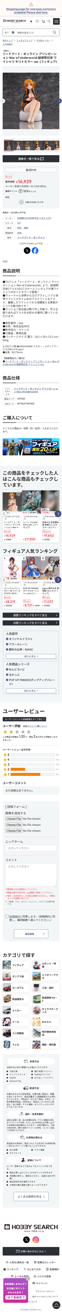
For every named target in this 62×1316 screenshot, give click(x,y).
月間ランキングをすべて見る (30, 623)
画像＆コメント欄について (35, 725)
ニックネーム (14, 841)
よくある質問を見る (29, 1196)
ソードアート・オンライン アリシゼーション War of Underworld (36, 390)
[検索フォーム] (49, 21)
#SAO (5, 261)
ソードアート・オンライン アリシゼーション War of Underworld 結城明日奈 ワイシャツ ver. (31, 363)
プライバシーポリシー (45, 1291)
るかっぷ (14, 675)
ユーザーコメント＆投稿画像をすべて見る (23, 719)
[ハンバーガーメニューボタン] (56, 21)
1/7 (19, 222)
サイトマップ (31, 1301)
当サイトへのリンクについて (45, 1296)
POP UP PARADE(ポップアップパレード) (32, 682)
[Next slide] (59, 101)
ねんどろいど (17, 669)
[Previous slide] (2, 101)
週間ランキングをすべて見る (30, 615)
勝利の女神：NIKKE (21, 649)
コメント (11, 860)
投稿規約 (14, 916)
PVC (19, 227)
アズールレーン (18, 644)
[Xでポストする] (27, 250)
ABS (26, 227)
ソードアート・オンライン (31, 237)
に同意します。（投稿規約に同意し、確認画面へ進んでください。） (32, 918)
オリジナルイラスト (21, 639)
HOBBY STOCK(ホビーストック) (34, 218)
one (19, 232)
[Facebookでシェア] (35, 250)
